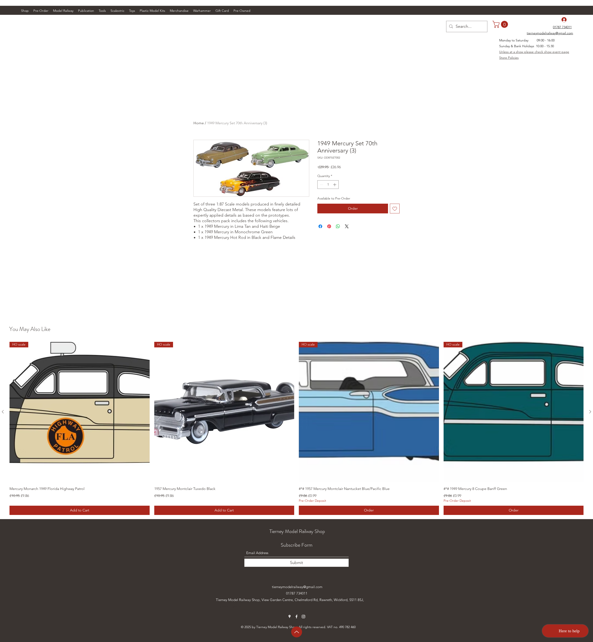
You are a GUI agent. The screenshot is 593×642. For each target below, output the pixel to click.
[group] (296, 428)
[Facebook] (296, 616)
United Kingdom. (229, 606)
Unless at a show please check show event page (534, 52)
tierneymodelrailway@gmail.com (297, 587)
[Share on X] (347, 226)
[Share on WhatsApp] (338, 226)
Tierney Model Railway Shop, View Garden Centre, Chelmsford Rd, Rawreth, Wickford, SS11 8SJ (289, 600)
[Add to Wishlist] (395, 208)
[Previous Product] (3, 411)
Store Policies (509, 58)
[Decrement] (321, 185)
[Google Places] (289, 616)
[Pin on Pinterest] (329, 226)
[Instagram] (303, 616)
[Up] (296, 631)
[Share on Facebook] (320, 226)
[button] (63, 10)
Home (198, 123)
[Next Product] (590, 411)
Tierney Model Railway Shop (297, 531)
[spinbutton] (328, 185)
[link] (501, 24)
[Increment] (335, 185)
